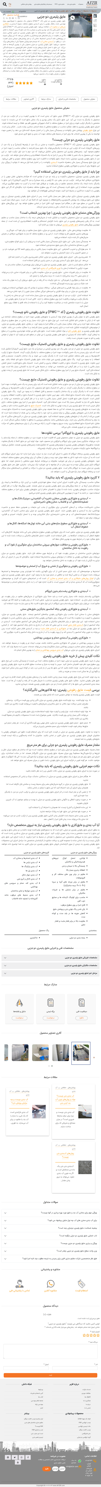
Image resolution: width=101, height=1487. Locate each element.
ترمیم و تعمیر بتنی (37, 1437)
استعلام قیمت (81, 1291)
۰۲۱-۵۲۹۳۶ (22, 11)
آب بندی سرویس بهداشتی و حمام (49, 650)
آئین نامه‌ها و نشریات (36, 1393)
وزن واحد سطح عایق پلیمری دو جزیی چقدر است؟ (77, 1251)
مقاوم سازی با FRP (59, 4)
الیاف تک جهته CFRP (84, 1419)
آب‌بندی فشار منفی (75, 625)
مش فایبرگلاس (86, 1433)
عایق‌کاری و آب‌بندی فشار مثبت (53, 628)
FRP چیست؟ (39, 1426)
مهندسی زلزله (39, 1404)
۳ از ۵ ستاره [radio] (91, 1335)
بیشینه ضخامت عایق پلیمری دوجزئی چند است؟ (77, 1228)
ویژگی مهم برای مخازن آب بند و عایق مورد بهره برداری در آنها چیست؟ (69, 1213)
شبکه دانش (80, 13)
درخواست (50, 1018)
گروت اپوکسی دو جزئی (84, 1437)
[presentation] (94, 1058)
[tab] (47, 1314)
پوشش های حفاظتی (26, 4)
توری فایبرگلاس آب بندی (51, 268)
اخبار (41, 1408)
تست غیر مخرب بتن (37, 1433)
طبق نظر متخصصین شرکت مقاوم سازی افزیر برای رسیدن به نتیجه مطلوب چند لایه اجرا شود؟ (59, 1258)
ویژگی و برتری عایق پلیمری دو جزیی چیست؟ (79, 1243)
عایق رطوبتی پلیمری (70, 225)
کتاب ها (40, 1397)
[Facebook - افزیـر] (28, 1457)
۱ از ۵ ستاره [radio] (98, 1335)
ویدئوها (40, 1389)
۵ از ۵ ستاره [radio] (84, 1335)
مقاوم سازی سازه (71, 4)
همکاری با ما (87, 1401)
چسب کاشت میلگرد (85, 1430)
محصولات (80, 4)
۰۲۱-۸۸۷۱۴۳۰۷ (22, 16)
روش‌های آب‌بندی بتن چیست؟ (65, 1155)
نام (96, 1364)
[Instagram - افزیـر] (21, 1457)
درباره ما (88, 1404)
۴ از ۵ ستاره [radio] (87, 1335)
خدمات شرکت (86, 1389)
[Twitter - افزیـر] (15, 1457)
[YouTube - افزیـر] (18, 1462)
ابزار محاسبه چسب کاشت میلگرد (33, 1419)
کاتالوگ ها (88, 1397)
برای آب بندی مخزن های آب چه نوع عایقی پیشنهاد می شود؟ (72, 1220)
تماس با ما (87, 1408)
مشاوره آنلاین (50, 1291)
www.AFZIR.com (59, 1485)
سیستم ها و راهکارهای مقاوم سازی (43, 4)
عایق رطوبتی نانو (74, 331)
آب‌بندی (54, 162)
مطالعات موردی (86, 1393)
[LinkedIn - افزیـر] (8, 1457)
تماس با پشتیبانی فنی (19, 1291)
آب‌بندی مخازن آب (47, 41)
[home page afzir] (91, 4)
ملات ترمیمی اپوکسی (84, 1426)
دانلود (81, 1018)
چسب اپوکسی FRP (85, 1422)
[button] (51, 1066)
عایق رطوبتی (88, 130)
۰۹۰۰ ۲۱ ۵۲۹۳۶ (7, 12)
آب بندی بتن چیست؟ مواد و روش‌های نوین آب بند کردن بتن (65, 1099)
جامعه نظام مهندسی (37, 1401)
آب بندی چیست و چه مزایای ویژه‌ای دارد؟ (19, 1101)
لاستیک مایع (36, 405)
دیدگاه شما (93, 1342)
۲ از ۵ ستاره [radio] (94, 1335)
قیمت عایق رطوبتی (79, 690)
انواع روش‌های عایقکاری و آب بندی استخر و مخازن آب (70, 578)
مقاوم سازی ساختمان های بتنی (33, 1422)
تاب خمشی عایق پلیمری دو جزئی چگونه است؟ (78, 1235)
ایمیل (46, 1364)
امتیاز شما (95, 1332)
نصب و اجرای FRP (37, 1430)
